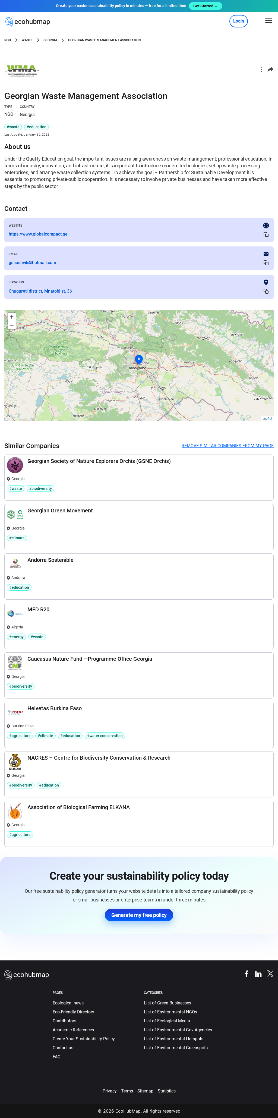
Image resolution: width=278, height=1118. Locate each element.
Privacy (110, 1091)
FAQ (57, 1056)
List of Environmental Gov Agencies (178, 1029)
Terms (127, 1091)
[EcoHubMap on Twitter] (268, 973)
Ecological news (68, 1003)
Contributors (64, 1020)
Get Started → (205, 6)
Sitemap (145, 1091)
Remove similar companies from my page (228, 445)
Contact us (63, 1047)
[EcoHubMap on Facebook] (244, 973)
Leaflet (267, 419)
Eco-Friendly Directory (73, 1011)
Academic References (73, 1029)
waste (27, 40)
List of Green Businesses (167, 1003)
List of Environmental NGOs (170, 1011)
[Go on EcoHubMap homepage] (28, 22)
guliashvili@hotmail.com (32, 262)
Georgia (50, 40)
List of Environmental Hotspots (173, 1038)
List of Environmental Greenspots (176, 1047)
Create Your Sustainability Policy (84, 1038)
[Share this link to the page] (270, 69)
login (238, 21)
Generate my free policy (139, 915)
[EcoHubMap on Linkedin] (256, 973)
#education (36, 127)
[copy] (266, 234)
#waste (13, 127)
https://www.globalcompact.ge (38, 234)
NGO (7, 40)
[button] (139, 359)
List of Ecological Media (167, 1020)
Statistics (167, 1091)
